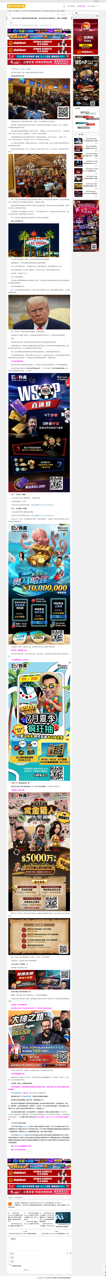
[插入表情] (65, 1253)
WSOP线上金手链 (85, 127)
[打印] (58, 14)
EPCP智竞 (48, 1203)
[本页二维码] (104, 1275)
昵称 (11, 1254)
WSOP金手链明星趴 (83, 116)
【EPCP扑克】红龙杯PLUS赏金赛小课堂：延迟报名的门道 (90, 141)
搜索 (76, 13)
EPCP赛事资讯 (71, 6)
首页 (64, 6)
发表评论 (64, 14)
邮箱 (11, 1258)
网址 (11, 1262)
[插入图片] (69, 1253)
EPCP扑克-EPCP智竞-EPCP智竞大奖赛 (55, 1278)
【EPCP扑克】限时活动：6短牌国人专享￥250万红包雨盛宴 (90, 148)
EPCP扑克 (86, 112)
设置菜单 (96, 1)
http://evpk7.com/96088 (53, 1117)
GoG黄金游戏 (89, 116)
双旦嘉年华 (92, 124)
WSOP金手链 (92, 126)
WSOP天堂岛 (91, 113)
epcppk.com (26, 1126)
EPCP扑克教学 (91, 6)
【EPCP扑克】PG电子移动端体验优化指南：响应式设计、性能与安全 (90, 186)
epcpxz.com (21, 1135)
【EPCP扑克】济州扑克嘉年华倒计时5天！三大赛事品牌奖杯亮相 (90, 156)
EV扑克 (86, 122)
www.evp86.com (22, 69)
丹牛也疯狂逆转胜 (25, 1096)
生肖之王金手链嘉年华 (94, 118)
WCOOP (80, 123)
